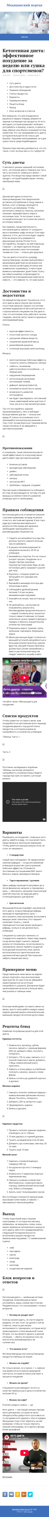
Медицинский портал (24, 5)
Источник (7, 1477)
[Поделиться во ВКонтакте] (11, 1494)
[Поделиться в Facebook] (5, 1494)
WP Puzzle (28, 1511)
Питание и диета (19, 75)
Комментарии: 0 (34, 75)
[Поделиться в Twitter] (30, 1494)
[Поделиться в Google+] (23, 1494)
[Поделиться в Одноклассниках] (17, 1494)
